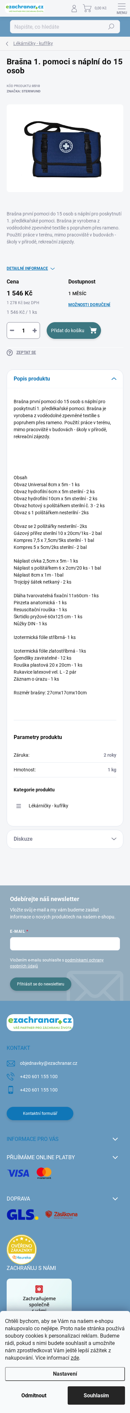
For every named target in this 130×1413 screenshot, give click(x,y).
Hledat (111, 26)
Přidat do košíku (67, 330)
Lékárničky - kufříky (48, 805)
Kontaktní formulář (40, 1113)
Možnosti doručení (89, 304)
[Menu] (121, 8)
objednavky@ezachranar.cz (48, 1063)
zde (75, 1358)
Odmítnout (33, 1395)
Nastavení (65, 1374)
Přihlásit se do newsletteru (40, 984)
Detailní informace (27, 268)
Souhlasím (96, 1395)
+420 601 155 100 (39, 1076)
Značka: (24, 91)
